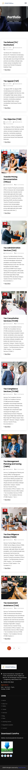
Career (4, 709)
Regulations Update (7, 725)
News (3, 718)
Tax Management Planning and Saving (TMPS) (12, 464)
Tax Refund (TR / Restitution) (11, 43)
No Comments (9, 49)
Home (11, 21)
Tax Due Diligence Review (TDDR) (11, 535)
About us (4, 704)
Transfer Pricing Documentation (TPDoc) (10, 179)
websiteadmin (18, 47)
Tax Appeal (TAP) (11, 81)
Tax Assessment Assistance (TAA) (11, 604)
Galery (4, 706)
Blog (3, 716)
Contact (4, 728)
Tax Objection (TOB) (12, 119)
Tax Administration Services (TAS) (12, 249)
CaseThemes (22, 767)
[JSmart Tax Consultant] (7, 3)
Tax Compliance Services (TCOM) (11, 390)
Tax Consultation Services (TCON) (11, 319)
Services (4, 712)
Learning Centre (6, 721)
